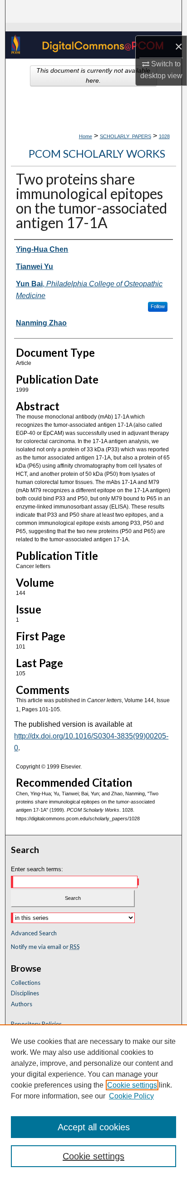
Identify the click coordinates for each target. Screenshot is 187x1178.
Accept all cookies (94, 1127)
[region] (93, 1101)
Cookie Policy (131, 1096)
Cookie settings (132, 1085)
